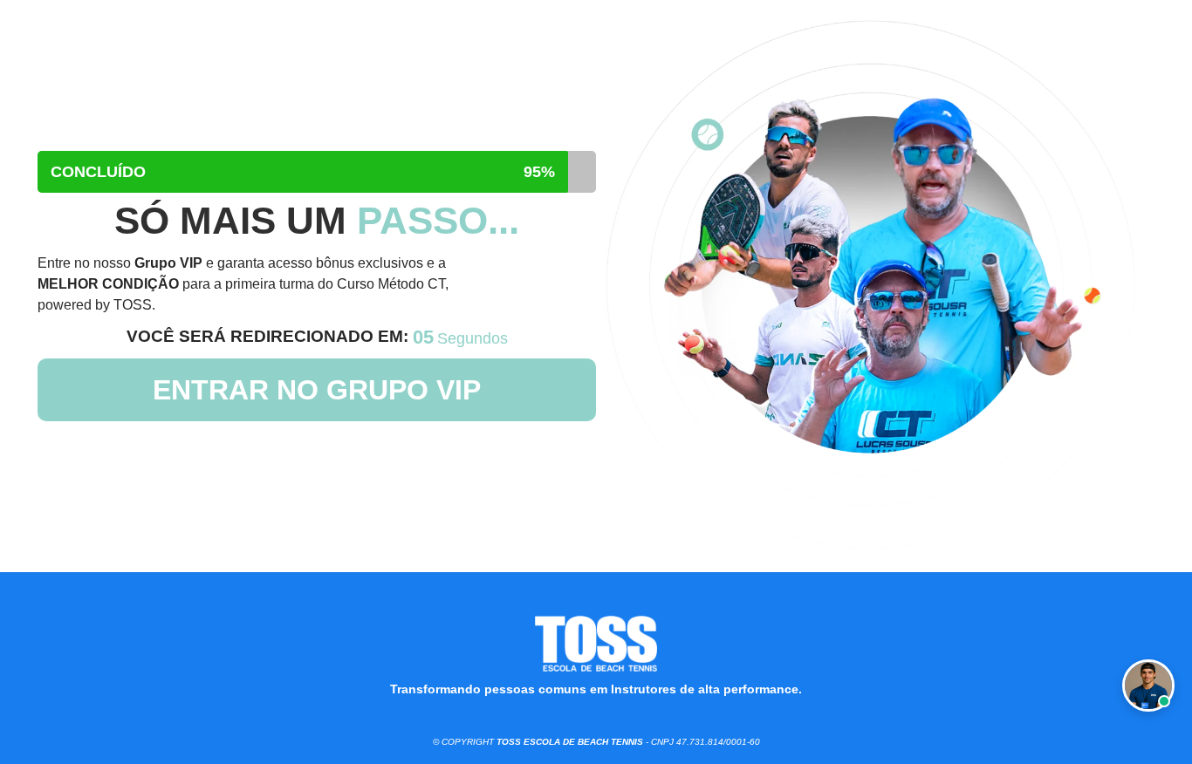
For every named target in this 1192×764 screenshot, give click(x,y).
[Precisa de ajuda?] (1148, 685)
